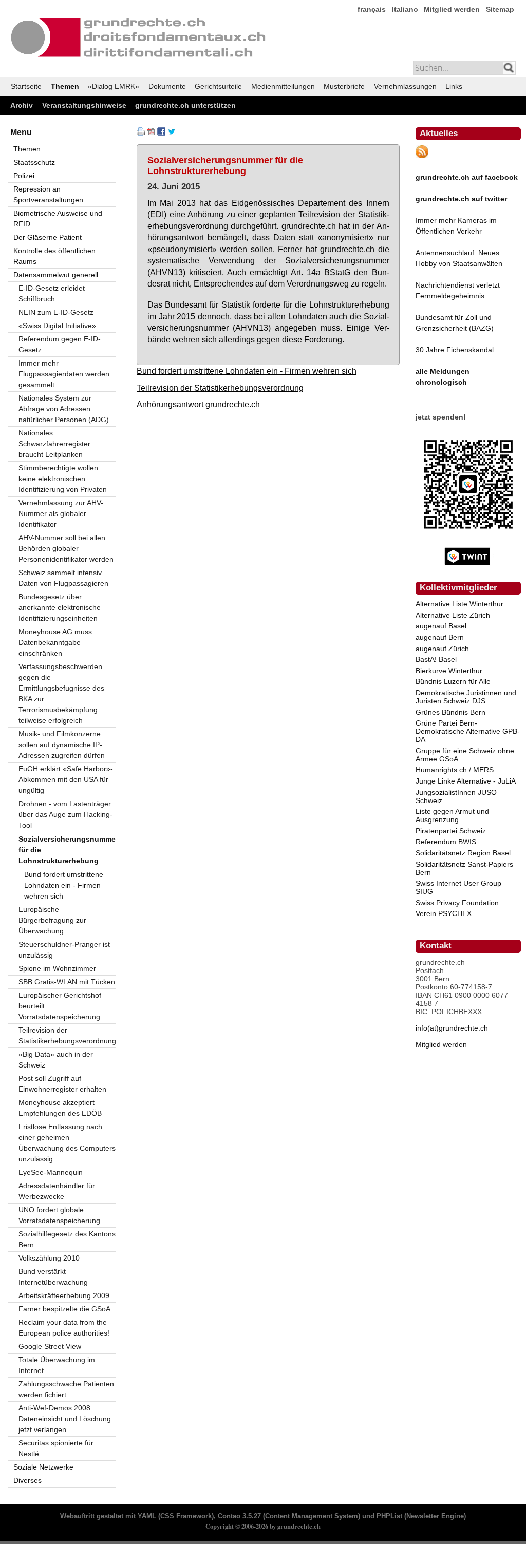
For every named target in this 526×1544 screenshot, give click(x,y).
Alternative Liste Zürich (453, 615)
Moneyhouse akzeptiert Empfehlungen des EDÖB (60, 1107)
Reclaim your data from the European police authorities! (63, 1327)
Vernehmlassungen (405, 86)
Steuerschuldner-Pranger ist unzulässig (64, 949)
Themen (65, 86)
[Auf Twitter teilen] (171, 133)
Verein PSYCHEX (444, 913)
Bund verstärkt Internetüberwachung (53, 1276)
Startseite (26, 86)
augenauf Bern (440, 637)
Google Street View (49, 1346)
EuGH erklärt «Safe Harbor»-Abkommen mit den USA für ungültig (65, 779)
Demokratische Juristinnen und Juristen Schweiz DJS (466, 697)
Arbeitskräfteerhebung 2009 (63, 1295)
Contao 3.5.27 (239, 1516)
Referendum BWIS (446, 841)
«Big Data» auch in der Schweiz (55, 1059)
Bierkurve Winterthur (449, 670)
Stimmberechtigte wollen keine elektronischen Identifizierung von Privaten (62, 478)
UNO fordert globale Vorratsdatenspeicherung (59, 1215)
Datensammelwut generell (55, 275)
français (372, 9)
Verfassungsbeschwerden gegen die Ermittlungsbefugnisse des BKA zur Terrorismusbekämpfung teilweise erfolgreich (61, 693)
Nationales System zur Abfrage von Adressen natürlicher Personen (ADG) (63, 409)
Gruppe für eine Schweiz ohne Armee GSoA (465, 755)
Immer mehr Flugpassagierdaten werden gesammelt (63, 374)
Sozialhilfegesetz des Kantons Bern (67, 1239)
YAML (147, 1516)
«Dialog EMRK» (113, 86)
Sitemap (500, 9)
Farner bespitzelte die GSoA (64, 1309)
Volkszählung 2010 (49, 1258)
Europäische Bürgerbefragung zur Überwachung (52, 920)
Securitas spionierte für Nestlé (55, 1448)
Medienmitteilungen (283, 86)
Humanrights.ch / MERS (455, 770)
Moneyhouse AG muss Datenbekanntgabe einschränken (55, 642)
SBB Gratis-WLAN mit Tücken (66, 982)
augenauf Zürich (442, 648)
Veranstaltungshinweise (84, 105)
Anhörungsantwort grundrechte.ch (198, 404)
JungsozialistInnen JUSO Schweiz (456, 796)
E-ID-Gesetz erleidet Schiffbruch (51, 293)
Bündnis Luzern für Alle (453, 681)
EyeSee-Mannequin (50, 1172)
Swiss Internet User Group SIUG (458, 887)
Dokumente (167, 86)
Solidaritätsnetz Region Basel (463, 853)
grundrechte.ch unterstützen (185, 105)
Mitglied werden (452, 9)
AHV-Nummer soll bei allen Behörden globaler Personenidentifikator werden (66, 548)
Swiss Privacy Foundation (457, 903)
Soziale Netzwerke (43, 1467)
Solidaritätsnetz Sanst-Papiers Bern (464, 868)
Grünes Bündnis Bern (450, 712)
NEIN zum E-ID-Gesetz (55, 312)
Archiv (21, 105)
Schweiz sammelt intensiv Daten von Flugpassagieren (63, 577)
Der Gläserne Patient (47, 237)
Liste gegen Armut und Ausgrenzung (452, 815)
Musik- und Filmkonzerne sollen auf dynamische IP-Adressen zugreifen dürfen (61, 744)
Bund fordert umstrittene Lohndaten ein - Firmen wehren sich (246, 370)
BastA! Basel (436, 659)
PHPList (389, 1516)
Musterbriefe (344, 86)
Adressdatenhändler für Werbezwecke (56, 1190)
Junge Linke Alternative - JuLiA (466, 781)
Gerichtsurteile (218, 86)
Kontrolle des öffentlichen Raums (54, 255)
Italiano (405, 9)
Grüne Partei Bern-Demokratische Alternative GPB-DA (468, 731)
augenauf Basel (441, 626)
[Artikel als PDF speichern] (151, 133)
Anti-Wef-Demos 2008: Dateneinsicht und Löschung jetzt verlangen (64, 1419)
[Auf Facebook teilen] (161, 133)
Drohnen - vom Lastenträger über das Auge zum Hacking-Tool (65, 814)
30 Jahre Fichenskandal (455, 350)
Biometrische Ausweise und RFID (57, 218)
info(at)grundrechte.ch (452, 1028)
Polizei (23, 175)
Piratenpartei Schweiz (451, 831)
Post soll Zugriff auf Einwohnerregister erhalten (62, 1083)
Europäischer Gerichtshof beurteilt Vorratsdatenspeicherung (59, 1006)
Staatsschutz (34, 162)
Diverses (27, 1480)
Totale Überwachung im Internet (56, 1365)
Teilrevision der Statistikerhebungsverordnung (220, 387)
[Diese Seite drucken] (141, 133)
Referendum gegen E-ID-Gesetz (59, 344)
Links (453, 86)
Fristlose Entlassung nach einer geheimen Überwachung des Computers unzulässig (67, 1142)
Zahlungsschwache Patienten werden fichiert (66, 1389)
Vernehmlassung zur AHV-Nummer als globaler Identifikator (60, 513)
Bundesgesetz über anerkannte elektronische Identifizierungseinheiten (59, 607)
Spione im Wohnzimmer (57, 968)
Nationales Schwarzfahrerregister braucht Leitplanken (54, 444)
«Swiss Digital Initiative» (57, 325)
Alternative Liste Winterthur (459, 604)
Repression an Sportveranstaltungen (48, 194)
